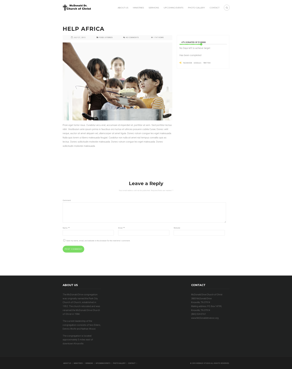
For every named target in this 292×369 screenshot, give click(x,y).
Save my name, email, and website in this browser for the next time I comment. (98, 241)
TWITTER (206, 63)
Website (177, 228)
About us (123, 7)
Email (121, 228)
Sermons (154, 7)
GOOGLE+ (198, 63)
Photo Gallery (196, 7)
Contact (214, 7)
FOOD (101, 37)
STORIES (109, 37)
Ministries (138, 7)
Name (66, 228)
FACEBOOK (187, 63)
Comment (67, 200)
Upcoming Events (173, 7)
